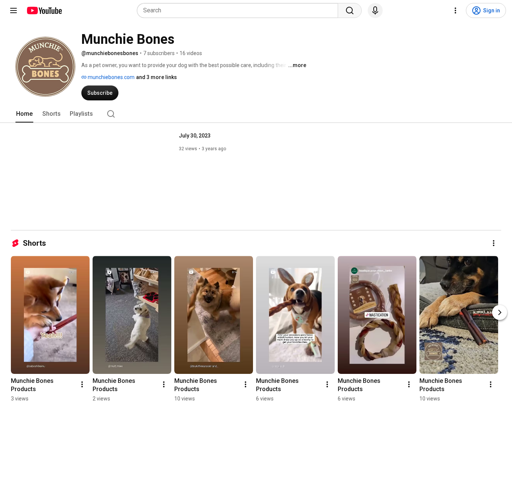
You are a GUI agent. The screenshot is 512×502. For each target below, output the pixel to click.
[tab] (24, 114)
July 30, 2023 (195, 136)
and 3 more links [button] (156, 77)
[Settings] (455, 10)
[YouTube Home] (44, 10)
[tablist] (256, 114)
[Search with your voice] (375, 10)
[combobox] (239, 10)
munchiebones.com (111, 77)
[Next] (499, 312)
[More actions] (493, 243)
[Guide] (13, 10)
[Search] (350, 10)
